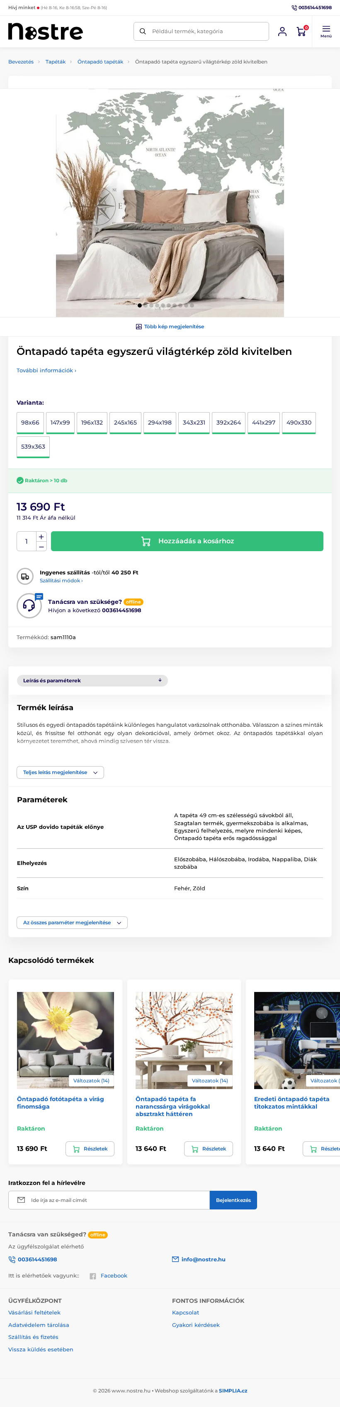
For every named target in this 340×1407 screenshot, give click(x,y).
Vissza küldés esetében (40, 1349)
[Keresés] (143, 31)
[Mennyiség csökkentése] (41, 546)
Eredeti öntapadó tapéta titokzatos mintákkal (292, 1102)
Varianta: (30, 402)
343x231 (194, 422)
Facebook (114, 1275)
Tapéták (56, 62)
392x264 (228, 422)
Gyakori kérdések (196, 1325)
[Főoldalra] (45, 31)
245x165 (125, 422)
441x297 (263, 422)
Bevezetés (21, 62)
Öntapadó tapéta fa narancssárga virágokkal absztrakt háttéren (173, 1106)
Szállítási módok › (61, 580)
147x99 (60, 422)
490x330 (299, 422)
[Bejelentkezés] (282, 31)
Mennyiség (26, 541)
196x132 (92, 422)
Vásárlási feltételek (34, 1312)
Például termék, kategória (187, 31)
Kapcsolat (185, 1312)
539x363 (33, 446)
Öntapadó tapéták (100, 62)
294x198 (160, 422)
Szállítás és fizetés (33, 1337)
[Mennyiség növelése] (41, 537)
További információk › (46, 370)
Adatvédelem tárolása (38, 1325)
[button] (326, 31)
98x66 (30, 422)
